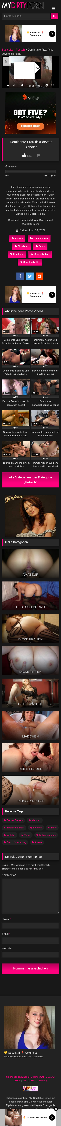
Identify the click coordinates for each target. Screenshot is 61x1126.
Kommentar (9, 875)
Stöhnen (37, 827)
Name (6, 919)
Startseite (7, 49)
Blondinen (23, 246)
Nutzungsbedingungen (17, 1076)
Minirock (36, 820)
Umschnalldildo (31, 262)
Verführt (11, 835)
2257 (25, 1080)
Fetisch (20, 49)
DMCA (17, 1080)
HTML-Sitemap (39, 1080)
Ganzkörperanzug (16, 842)
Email (6, 933)
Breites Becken (15, 820)
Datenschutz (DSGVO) (43, 1076)
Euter (54, 827)
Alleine (38, 842)
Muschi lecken (41, 254)
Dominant (18, 254)
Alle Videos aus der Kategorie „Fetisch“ (30, 480)
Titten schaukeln (15, 827)
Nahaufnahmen (47, 835)
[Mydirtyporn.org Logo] (25, 6)
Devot (41, 246)
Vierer (27, 835)
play (38, 68)
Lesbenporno (41, 238)
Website (7, 948)
